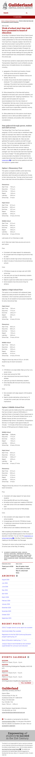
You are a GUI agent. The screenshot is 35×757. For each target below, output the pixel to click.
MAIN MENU (18, 17)
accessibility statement (8, 726)
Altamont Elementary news (12, 552)
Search (6, 13)
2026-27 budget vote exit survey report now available (17, 627)
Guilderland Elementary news (13, 555)
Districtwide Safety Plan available (11, 631)
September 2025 (6, 618)
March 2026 (5, 597)
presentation (5, 160)
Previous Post (6, 563)
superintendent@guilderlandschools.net (13, 712)
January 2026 (6, 604)
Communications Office (8, 721)
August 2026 (5, 579)
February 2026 (6, 600)
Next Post (19, 563)
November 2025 (6, 611)
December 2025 (6, 607)
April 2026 (5, 593)
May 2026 (5, 590)
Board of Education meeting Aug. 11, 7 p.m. (14, 640)
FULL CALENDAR (26, 683)
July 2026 (5, 583)
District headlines (10, 553)
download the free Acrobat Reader (10, 749)
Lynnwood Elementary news (19, 556)
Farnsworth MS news (23, 553)
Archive (24, 552)
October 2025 (6, 614)
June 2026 (5, 586)
